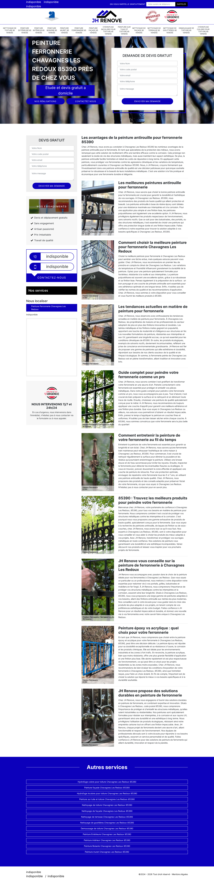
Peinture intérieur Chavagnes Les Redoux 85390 (107, 840)
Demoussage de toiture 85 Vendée (186, 30)
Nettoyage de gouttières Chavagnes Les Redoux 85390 (107, 822)
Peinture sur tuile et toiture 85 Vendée (124, 30)
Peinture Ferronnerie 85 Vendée (79, 30)
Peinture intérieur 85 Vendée (38, 30)
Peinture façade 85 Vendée (93, 30)
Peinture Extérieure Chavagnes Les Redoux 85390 (107, 834)
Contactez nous (85, 101)
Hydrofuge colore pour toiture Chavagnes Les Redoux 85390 (107, 782)
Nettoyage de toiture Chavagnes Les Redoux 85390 (107, 805)
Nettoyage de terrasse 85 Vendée (154, 30)
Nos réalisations (45, 101)
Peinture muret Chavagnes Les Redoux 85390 (107, 852)
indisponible (33, 1)
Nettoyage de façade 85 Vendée (139, 30)
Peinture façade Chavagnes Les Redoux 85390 (107, 787)
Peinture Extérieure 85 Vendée (24, 30)
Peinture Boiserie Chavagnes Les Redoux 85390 (107, 846)
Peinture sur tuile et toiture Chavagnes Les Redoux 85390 (107, 799)
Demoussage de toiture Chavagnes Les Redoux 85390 (107, 828)
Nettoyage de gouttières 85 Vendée (170, 30)
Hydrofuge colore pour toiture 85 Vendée (203, 30)
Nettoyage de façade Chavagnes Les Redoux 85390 (107, 811)
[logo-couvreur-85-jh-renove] (107, 16)
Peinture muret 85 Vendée (64, 30)
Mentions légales (180, 874)
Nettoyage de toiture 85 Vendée (9, 30)
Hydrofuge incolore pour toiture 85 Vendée (108, 30)
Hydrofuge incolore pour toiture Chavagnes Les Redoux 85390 (107, 793)
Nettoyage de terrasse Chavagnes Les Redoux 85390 (107, 817)
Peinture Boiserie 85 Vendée (52, 30)
